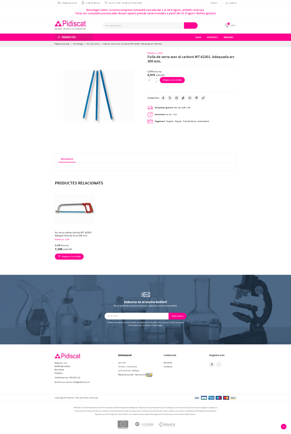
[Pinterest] (196, 98)
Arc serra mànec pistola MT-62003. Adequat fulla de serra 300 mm (73, 234)
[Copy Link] (203, 98)
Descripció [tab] (67, 159)
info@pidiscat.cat (69, 3)
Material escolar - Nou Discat (131, 374)
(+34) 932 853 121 (93, 3)
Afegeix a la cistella (172, 80)
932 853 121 (75, 377)
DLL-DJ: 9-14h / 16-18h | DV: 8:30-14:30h (125, 3)
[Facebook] (163, 98)
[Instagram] (176, 98)
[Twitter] (169, 98)
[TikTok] (183, 98)
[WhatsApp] (189, 98)
